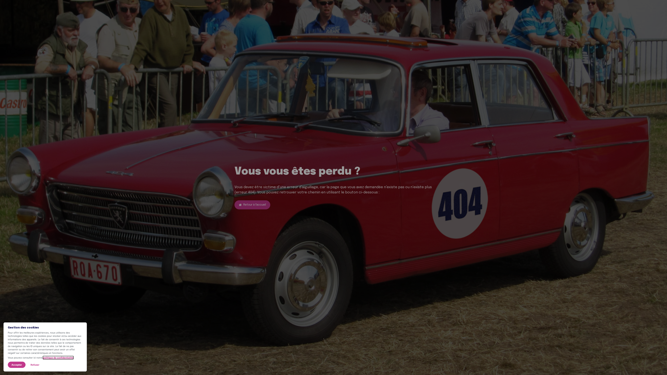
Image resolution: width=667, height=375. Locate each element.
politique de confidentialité (58, 357)
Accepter (16, 364)
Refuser (35, 364)
